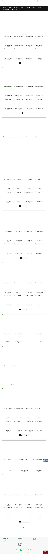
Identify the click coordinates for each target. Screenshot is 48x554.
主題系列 (28, 7)
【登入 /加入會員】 (14, 9)
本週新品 (10, 7)
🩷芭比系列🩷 (16, 7)
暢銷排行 (22, 7)
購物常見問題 (39, 7)
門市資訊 (33, 7)
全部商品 (4, 7)
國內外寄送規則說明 (6, 9)
